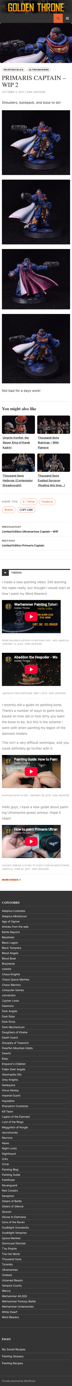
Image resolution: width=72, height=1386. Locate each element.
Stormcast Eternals (14, 1243)
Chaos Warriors (11, 984)
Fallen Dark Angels (13, 1069)
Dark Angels (9, 1011)
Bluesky (8, 509)
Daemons (8, 1005)
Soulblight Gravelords (15, 1227)
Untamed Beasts (12, 1280)
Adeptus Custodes (13, 910)
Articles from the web (15, 926)
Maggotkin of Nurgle (15, 1127)
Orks (5, 1158)
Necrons (7, 1137)
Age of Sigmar (11, 921)
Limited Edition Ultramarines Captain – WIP (30, 529)
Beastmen (8, 937)
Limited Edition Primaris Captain (23, 543)
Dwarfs (6, 1053)
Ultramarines (39, 69)
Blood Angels (10, 953)
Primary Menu (67, 18)
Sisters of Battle (12, 1201)
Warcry (6, 1290)
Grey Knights (10, 1079)
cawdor (6, 968)
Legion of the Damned (16, 1116)
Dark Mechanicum (13, 1027)
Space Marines (11, 1238)
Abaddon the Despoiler (17, 693)
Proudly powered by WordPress (18, 1380)
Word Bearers (10, 1317)
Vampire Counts (12, 1285)
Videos (16, 573)
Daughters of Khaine (14, 1032)
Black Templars (11, 947)
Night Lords (9, 1148)
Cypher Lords (10, 1000)
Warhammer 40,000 (14, 1296)
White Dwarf (9, 1312)
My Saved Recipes (13, 1349)
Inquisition (8, 1100)
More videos (11, 879)
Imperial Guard (11, 1095)
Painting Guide (11, 1174)
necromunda (10, 1132)
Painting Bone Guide (15, 795)
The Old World (11, 1254)
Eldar (5, 1058)
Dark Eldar (8, 1016)
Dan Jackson (36, 91)
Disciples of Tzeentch (15, 1042)
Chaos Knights (11, 974)
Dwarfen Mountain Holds (17, 1048)
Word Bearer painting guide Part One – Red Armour (35, 640)
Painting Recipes (12, 1363)
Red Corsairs (10, 1190)
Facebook (47, 501)
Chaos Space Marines (15, 979)
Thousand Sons (11, 1259)
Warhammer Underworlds (18, 1306)
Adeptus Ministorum (14, 916)
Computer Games (13, 990)
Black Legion (10, 942)
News (5, 1143)
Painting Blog (14, 69)
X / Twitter (29, 501)
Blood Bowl (9, 958)
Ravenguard (9, 1185)
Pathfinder (8, 1180)
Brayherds (8, 963)
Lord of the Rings (12, 1121)
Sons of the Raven (13, 1222)
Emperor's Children (14, 1063)
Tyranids (7, 1264)
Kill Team (7, 1111)
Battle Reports (11, 932)
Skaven (6, 1211)
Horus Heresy (10, 1090)
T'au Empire (9, 1248)
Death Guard (10, 1037)
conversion (9, 995)
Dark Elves (8, 1021)
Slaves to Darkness (14, 1217)
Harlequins (8, 1085)
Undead (7, 1275)
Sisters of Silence (12, 1206)
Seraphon (8, 1195)
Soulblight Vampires (14, 1232)
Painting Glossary (13, 1356)
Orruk (5, 1164)
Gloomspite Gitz (12, 1074)
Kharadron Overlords (15, 1106)
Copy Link (26, 509)
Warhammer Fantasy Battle (19, 1301)
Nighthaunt (9, 1153)
